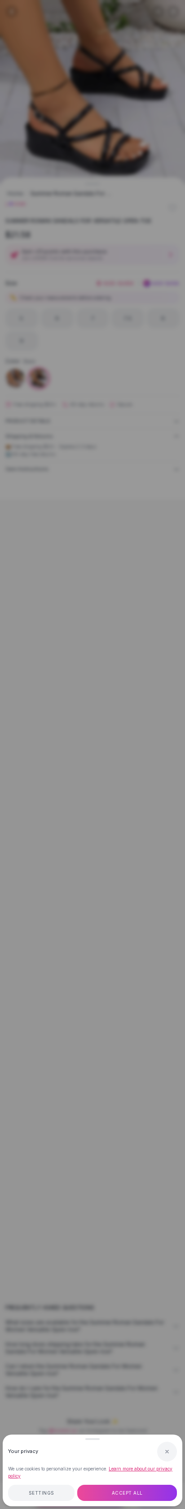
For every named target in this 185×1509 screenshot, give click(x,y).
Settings (41, 1493)
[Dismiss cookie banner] (167, 1451)
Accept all (127, 1493)
